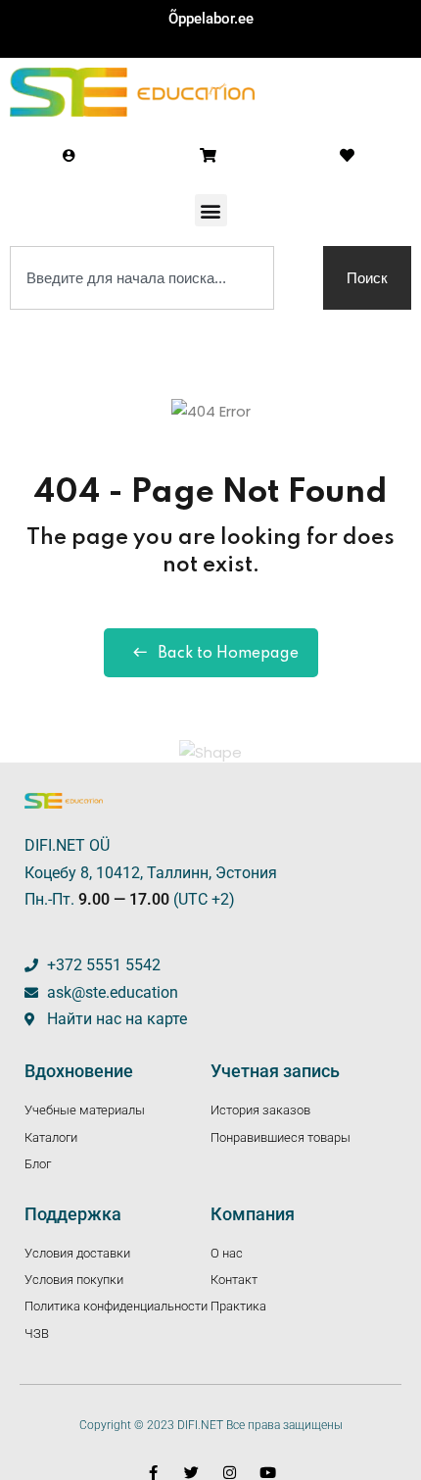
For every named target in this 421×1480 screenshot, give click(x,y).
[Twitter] (191, 1472)
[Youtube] (267, 1472)
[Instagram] (229, 1472)
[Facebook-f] (153, 1472)
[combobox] (142, 278)
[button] (211, 210)
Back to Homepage (228, 654)
